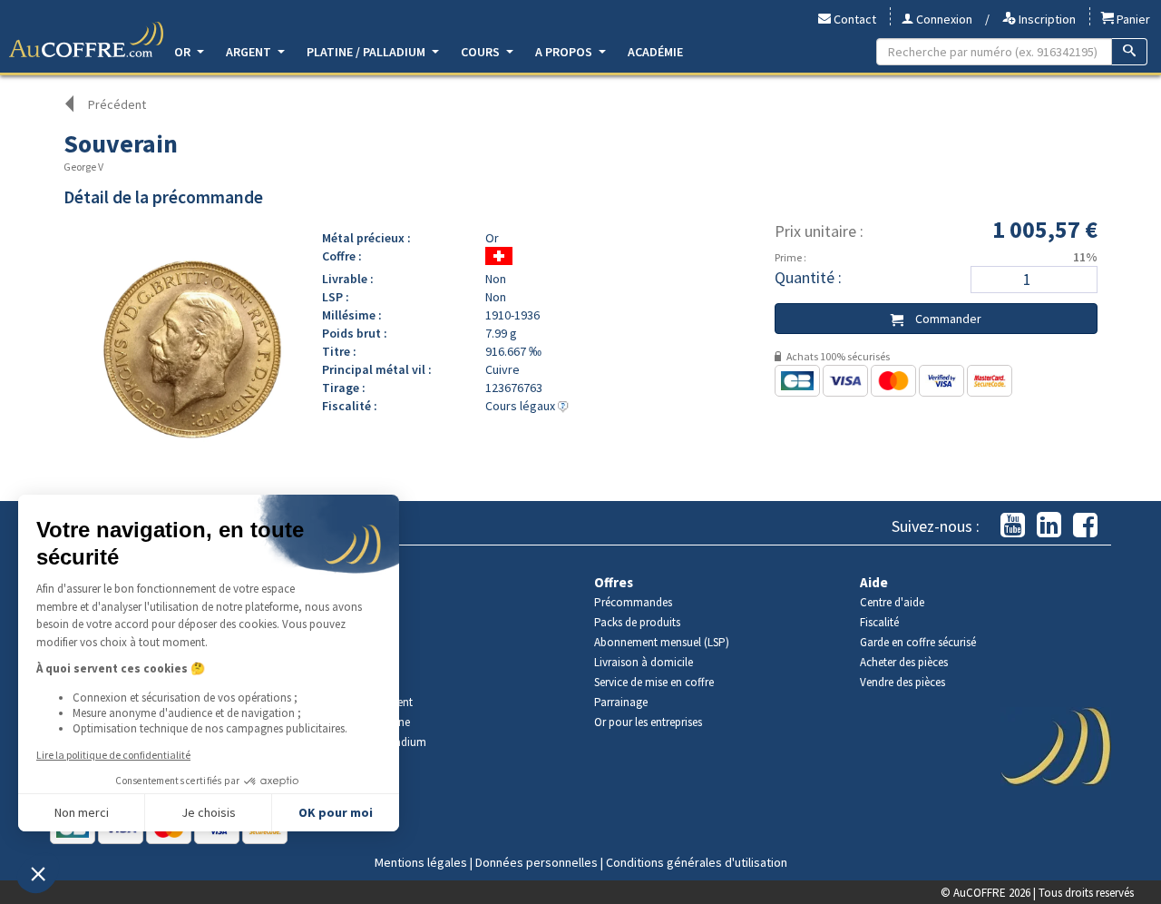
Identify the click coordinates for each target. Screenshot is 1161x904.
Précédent (117, 104)
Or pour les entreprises (648, 722)
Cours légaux (521, 406)
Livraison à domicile (643, 662)
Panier (1132, 19)
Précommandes (633, 602)
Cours (481, 52)
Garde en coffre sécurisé (918, 642)
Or (183, 52)
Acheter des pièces (904, 662)
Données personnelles (536, 862)
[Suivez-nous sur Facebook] (1085, 526)
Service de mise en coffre (654, 682)
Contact (853, 19)
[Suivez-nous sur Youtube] (1012, 526)
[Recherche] (1129, 51)
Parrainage (621, 702)
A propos (565, 52)
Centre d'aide (892, 602)
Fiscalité (879, 622)
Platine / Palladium (367, 52)
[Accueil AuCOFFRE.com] (86, 40)
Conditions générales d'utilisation (696, 862)
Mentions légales (421, 862)
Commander (946, 318)
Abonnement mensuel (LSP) (661, 642)
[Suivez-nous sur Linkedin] (1049, 526)
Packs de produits (637, 622)
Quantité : (808, 277)
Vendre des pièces (902, 682)
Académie (655, 52)
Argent (250, 52)
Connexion (942, 19)
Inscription (1046, 19)
